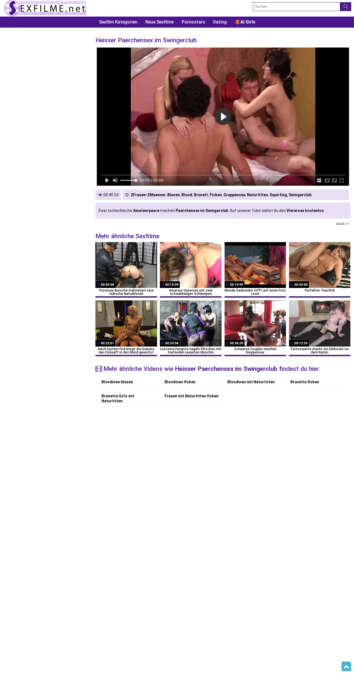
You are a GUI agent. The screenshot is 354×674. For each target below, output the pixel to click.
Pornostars (193, 22)
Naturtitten (257, 195)
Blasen (173, 195)
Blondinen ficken (180, 382)
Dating (220, 22)
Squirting (278, 195)
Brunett (201, 195)
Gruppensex (234, 195)
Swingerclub (300, 195)
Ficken (216, 195)
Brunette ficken (304, 382)
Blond (186, 195)
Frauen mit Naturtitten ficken (191, 396)
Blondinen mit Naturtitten (251, 382)
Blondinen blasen (117, 382)
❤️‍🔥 (245, 22)
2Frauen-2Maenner (148, 195)
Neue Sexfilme (159, 22)
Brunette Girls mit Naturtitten (117, 398)
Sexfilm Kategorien (118, 22)
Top (346, 666)
